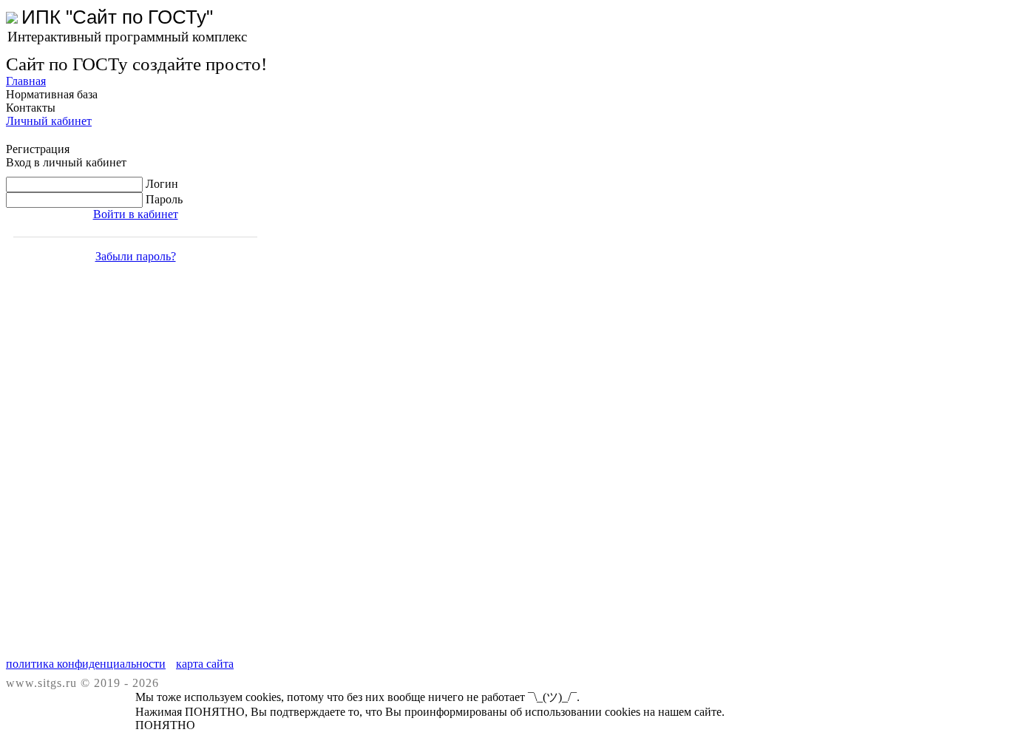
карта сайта (205, 663)
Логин (162, 183)
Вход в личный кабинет (66, 162)
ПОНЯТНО (165, 725)
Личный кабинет (49, 121)
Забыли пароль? (135, 256)
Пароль (164, 199)
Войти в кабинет (135, 214)
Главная (26, 81)
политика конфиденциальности (86, 663)
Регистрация (38, 149)
